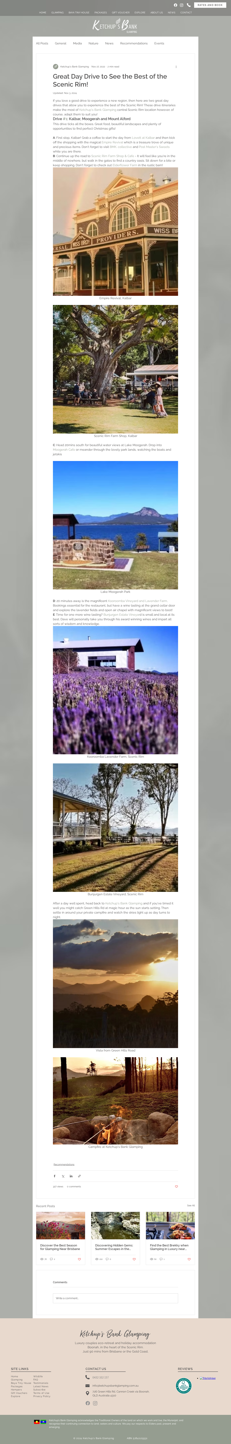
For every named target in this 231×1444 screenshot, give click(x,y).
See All (191, 1205)
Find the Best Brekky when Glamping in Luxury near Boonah (169, 1247)
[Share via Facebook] (54, 1176)
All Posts (42, 43)
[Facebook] (175, 5)
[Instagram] (181, 5)
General (60, 43)
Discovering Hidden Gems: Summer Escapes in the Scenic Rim (114, 1247)
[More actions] (176, 67)
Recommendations (134, 43)
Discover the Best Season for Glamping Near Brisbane (60, 1247)
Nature (93, 43)
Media (77, 43)
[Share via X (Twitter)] (62, 1176)
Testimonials (40, 1383)
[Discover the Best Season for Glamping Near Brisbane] (60, 1225)
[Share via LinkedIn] (71, 1176)
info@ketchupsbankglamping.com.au (116, 1385)
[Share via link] (79, 1176)
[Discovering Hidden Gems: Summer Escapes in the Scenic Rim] (115, 1225)
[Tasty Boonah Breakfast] (170, 1225)
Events (159, 43)
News (109, 43)
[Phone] (188, 5)
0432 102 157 (101, 1377)
